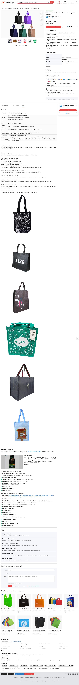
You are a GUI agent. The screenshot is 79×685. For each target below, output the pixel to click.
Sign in (76, 3)
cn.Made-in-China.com (50, 678)
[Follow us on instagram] (72, 674)
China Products (21, 677)
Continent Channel (53, 677)
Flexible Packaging (25, 495)
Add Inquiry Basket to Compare (22, 45)
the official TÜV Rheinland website (34, 451)
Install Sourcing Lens (30, 674)
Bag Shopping (4, 665)
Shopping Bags (16, 8)
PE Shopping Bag (20, 497)
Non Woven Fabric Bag (14, 665)
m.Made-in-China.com (42, 678)
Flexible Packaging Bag (63, 648)
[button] (48, 2)
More (2, 670)
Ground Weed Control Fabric (38, 495)
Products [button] (20, 2)
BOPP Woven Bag (38, 497)
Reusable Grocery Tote (57, 660)
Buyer (51, 5)
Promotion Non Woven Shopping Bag (8, 668)
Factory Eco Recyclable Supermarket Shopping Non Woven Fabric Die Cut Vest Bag (7, 610)
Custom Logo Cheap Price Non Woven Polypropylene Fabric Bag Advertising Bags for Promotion (23, 610)
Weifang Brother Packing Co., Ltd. (54, 16)
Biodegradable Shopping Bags (45, 660)
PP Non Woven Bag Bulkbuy (54, 668)
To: (7, 573)
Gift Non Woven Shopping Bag (50, 665)
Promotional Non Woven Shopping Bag (66, 665)
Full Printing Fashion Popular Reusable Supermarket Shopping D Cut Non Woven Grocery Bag (55, 610)
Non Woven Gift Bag (23, 665)
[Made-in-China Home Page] (7, 2)
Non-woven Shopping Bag (24, 8)
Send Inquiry (53, 26)
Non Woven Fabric (43, 648)
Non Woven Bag (5, 660)
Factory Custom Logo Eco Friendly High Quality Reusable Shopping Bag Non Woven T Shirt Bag (39, 632)
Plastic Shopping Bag (22, 660)
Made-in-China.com (35, 678)
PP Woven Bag (12, 495)
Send (10, 585)
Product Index (59, 677)
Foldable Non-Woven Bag (33, 660)
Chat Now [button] (71, 26)
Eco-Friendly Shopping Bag (35, 8)
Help (57, 5)
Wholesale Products (39, 677)
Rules (77, 5)
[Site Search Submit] (52, 2)
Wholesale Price (46, 677)
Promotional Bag (13, 660)
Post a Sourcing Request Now (33, 585)
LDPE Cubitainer (4, 648)
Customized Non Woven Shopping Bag (25, 668)
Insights (64, 677)
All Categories (5, 5)
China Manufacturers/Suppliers (30, 677)
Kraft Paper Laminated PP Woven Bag (9, 497)
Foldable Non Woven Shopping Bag (40, 668)
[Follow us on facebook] (68, 674)
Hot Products (16, 677)
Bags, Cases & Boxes (8, 8)
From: (6, 570)
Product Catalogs (17, 641)
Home (2, 8)
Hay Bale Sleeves (23, 646)
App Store (4, 674)
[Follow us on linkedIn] (77, 674)
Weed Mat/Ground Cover (5, 646)
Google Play (11, 674)
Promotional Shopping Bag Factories (36, 665)
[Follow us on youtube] (73, 674)
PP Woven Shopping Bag (49, 495)
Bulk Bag (31, 495)
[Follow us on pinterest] (75, 674)
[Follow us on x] (70, 674)
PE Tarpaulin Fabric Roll (63, 646)
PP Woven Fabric (18, 495)
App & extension (64, 5)
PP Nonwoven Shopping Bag (29, 497)
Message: (6, 576)
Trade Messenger (19, 674)
